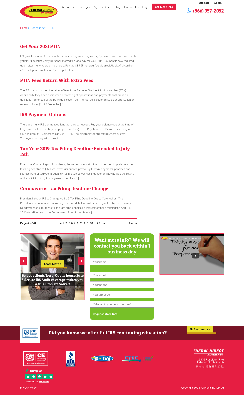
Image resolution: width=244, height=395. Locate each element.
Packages (84, 7)
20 (98, 223)
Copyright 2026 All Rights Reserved (202, 387)
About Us (68, 7)
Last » (133, 223)
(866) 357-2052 (208, 11)
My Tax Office (102, 7)
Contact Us (131, 7)
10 (91, 223)
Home (24, 27)
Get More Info (164, 7)
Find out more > (200, 329)
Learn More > (52, 264)
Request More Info (105, 314)
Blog (118, 7)
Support (203, 2)
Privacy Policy (28, 387)
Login (145, 7)
